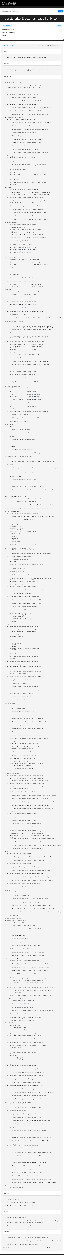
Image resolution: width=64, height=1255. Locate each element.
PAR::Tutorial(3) (8, 45)
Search (60, 11)
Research (59, 25)
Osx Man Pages (6, 25)
